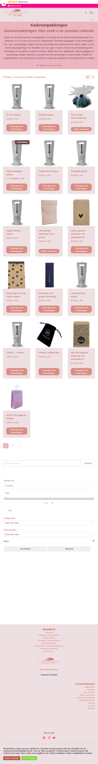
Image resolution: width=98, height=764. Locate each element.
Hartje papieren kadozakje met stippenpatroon (78, 233)
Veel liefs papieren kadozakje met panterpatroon (79, 355)
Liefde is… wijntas (15, 352)
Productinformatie (87, 700)
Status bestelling (87, 695)
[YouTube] (54, 738)
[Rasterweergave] (88, 77)
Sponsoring (49, 651)
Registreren (90, 687)
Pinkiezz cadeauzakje (49, 352)
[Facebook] (44, 738)
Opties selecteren (81, 129)
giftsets (86, 51)
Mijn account (89, 692)
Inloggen (91, 690)
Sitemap (91, 708)
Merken (92, 703)
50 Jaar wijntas (13, 115)
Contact (91, 706)
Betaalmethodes (49, 643)
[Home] (37, 65)
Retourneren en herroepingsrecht (49, 646)
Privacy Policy (49, 638)
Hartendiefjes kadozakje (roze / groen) (47, 233)
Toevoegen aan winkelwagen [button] (16, 127)
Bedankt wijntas (46, 115)
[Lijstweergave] (93, 77)
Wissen (69, 549)
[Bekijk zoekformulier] (86, 12)
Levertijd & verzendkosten (49, 640)
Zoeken (88, 463)
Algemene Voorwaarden (49, 635)
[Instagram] (49, 738)
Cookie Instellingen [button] (12, 758)
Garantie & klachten (49, 648)
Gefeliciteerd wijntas (48, 171)
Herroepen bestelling (86, 698)
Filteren (25, 549)
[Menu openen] (92, 20)
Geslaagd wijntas (79, 171)
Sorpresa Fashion (49, 675)
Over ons (49, 632)
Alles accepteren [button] (29, 758)
